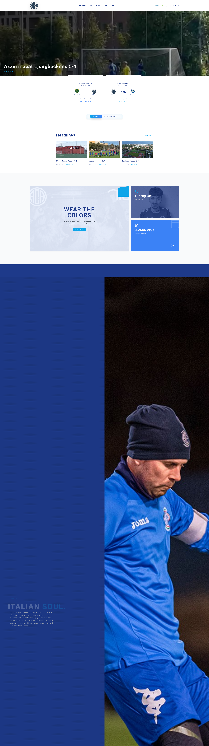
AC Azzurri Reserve (110, 116)
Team (90, 5)
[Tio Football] (166, 5)
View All (148, 135)
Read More (7, 71)
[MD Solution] (159, 5)
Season (97, 5)
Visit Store (79, 229)
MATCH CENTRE (84, 101)
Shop (112, 5)
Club (106, 5)
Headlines (82, 5)
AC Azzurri (96, 116)
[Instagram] (175, 5)
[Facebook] (173, 5)
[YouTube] (178, 5)
